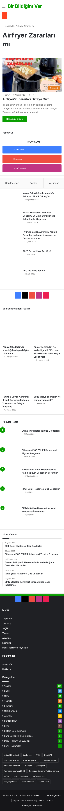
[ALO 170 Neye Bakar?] (11, 277)
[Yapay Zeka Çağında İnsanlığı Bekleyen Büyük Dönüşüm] (11, 200)
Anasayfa (9, 26)
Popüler (34, 183)
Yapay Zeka (43, 781)
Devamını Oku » (14, 119)
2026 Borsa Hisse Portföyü (37, 251)
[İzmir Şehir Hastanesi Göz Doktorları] (11, 495)
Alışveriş (6, 638)
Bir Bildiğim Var (54, 795)
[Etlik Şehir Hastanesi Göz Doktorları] (11, 437)
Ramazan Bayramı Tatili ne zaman (44, 771)
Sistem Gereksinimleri (15, 731)
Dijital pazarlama (11, 760)
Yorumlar (54, 183)
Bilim (6, 726)
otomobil (28, 765)
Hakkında (6, 669)
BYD (38, 755)
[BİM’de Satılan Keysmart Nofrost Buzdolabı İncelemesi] (11, 515)
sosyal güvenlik (11, 781)
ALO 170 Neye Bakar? (34, 270)
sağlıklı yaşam (39, 776)
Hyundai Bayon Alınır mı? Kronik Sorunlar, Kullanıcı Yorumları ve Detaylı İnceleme (40, 235)
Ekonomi (6, 643)
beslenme (27, 755)
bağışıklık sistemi (11, 755)
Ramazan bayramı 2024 (14, 771)
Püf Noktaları (10, 721)
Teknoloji (6, 623)
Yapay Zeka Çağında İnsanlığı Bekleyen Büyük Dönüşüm (15, 350)
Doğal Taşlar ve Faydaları (15, 647)
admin (7, 95)
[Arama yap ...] (60, 7)
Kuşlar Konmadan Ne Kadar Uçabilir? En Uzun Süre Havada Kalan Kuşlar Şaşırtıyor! (39, 215)
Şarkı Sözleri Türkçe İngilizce (18, 736)
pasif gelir (41, 765)
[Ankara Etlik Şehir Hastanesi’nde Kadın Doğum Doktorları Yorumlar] (11, 476)
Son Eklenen (12, 183)
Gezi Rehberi (10, 711)
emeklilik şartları (30, 760)
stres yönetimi (28, 781)
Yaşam (5, 633)
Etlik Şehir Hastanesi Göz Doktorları (41, 430)
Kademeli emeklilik (12, 765)
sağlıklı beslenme (21, 776)
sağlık (6, 776)
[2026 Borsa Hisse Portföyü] (11, 258)
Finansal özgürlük (49, 760)
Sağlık (5, 628)
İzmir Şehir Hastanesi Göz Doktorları (41, 488)
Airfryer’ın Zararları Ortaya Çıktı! (26, 99)
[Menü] (3, 7)
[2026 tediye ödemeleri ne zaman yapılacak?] (48, 380)
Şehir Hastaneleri (12, 746)
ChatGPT (48, 755)
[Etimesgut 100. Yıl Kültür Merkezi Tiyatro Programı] (11, 457)
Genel (7, 696)
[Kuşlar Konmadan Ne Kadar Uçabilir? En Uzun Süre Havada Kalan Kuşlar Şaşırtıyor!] (11, 219)
